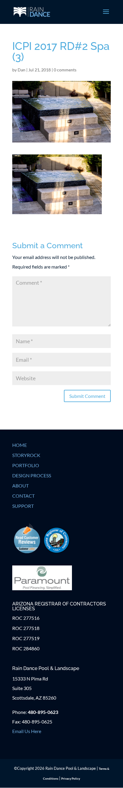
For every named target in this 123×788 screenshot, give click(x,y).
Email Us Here (26, 731)
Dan (21, 69)
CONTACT (23, 496)
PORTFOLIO (25, 465)
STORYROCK (26, 455)
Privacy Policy (70, 778)
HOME (19, 445)
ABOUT (20, 485)
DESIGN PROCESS (31, 475)
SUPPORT (23, 506)
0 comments (65, 69)
